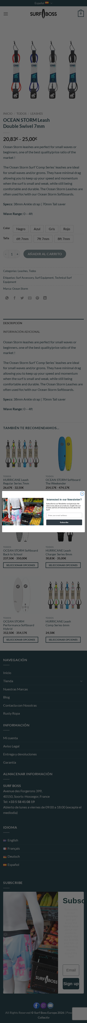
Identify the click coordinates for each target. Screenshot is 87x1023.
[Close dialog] (82, 494)
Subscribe (64, 522)
